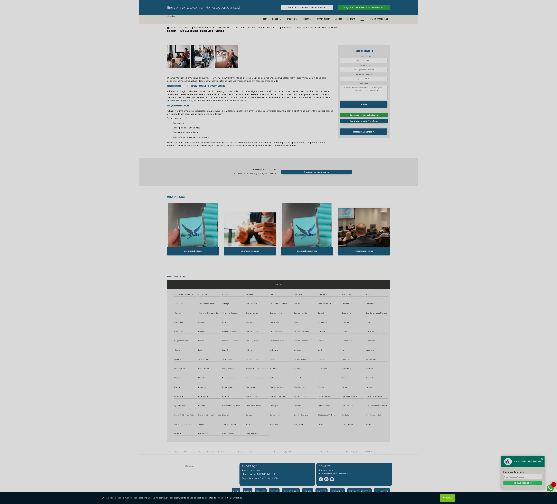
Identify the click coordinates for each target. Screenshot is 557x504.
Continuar (447, 498)
